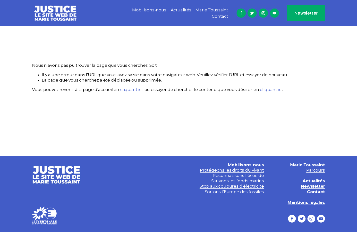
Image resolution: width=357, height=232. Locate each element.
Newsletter (306, 13)
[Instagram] (263, 13)
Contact (220, 16)
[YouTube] (274, 13)
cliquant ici (131, 89)
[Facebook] (241, 13)
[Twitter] (252, 13)
